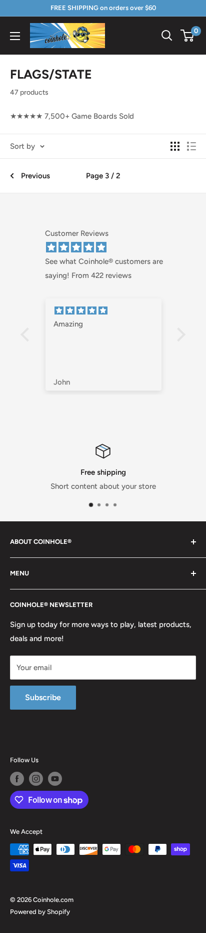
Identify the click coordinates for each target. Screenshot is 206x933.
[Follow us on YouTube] (55, 779)
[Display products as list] (191, 146)
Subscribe (43, 697)
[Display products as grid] (175, 146)
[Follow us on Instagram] (36, 779)
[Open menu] (15, 36)
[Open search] (167, 35)
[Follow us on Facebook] (17, 779)
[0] (188, 36)
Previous (35, 175)
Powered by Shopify (40, 911)
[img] (108, 247)
